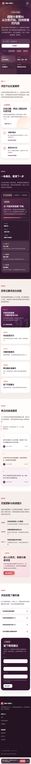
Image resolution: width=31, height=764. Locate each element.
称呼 (4, 657)
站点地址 (3, 739)
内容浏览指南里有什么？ (10, 618)
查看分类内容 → (9, 573)
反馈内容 (5, 672)
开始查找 (15, 45)
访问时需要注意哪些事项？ (10, 631)
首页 (2, 717)
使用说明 (25, 51)
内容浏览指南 (11, 51)
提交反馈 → (8, 686)
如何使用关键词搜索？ (9, 611)
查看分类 (22, 761)
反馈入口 (3, 736)
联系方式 (5, 664)
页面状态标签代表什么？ (10, 624)
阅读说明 (3, 733)
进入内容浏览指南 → (8, 324)
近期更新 (19, 51)
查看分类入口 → (9, 123)
